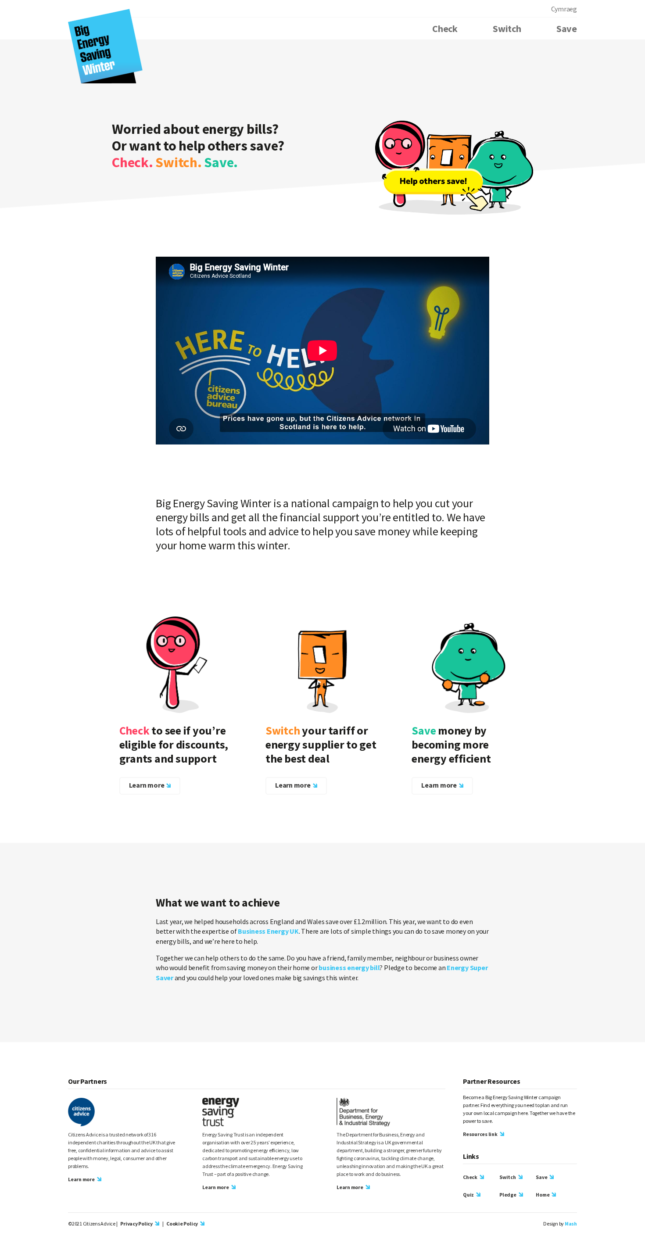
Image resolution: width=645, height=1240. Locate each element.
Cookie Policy (182, 1223)
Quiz (468, 1194)
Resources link (480, 1134)
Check (445, 28)
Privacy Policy (136, 1223)
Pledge (507, 1194)
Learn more (147, 785)
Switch (507, 28)
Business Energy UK (268, 931)
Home (542, 1194)
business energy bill (349, 967)
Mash (571, 1223)
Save (566, 28)
